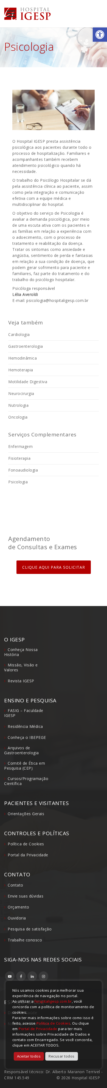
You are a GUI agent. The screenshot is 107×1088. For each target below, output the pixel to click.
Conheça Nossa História (21, 652)
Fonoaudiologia (23, 470)
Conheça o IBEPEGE (27, 737)
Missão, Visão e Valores (21, 667)
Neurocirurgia (21, 393)
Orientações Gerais (26, 813)
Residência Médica (25, 726)
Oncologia (18, 417)
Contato (15, 885)
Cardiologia (19, 334)
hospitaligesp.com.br (53, 1001)
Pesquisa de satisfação (30, 929)
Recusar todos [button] (62, 1056)
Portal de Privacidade (38, 1028)
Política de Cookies (26, 843)
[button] (100, 34)
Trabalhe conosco (25, 940)
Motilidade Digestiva (27, 381)
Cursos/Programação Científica (26, 781)
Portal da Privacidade (28, 854)
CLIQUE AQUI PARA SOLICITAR (53, 567)
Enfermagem (20, 446)
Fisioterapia (19, 458)
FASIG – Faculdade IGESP (23, 713)
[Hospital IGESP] (27, 13)
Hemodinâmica (22, 358)
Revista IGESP (21, 680)
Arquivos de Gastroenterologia (21, 750)
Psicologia (18, 481)
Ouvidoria (17, 918)
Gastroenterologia (25, 346)
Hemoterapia (20, 369)
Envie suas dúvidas (25, 896)
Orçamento (18, 907)
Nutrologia (18, 405)
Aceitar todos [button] (29, 1056)
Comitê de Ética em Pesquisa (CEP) (24, 766)
